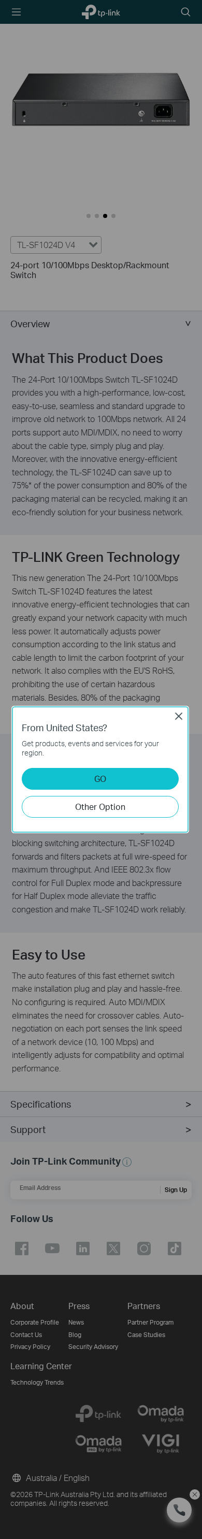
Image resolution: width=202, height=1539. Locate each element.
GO (100, 778)
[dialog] (101, 769)
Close (179, 716)
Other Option (100, 806)
